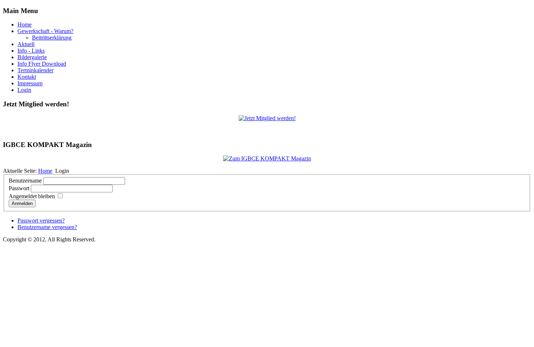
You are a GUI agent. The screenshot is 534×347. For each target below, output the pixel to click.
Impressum (30, 83)
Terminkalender (35, 70)
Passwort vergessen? (41, 220)
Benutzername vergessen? (47, 227)
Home (24, 24)
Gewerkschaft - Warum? (45, 31)
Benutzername (25, 180)
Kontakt (26, 77)
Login (24, 90)
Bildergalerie (32, 57)
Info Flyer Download (41, 64)
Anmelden (22, 203)
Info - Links (31, 51)
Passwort (19, 188)
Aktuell (26, 44)
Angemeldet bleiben (32, 196)
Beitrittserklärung (52, 37)
